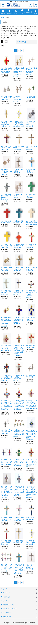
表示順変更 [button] (22, 42)
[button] (3, 5)
